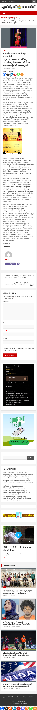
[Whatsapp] (18, 74)
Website (5, 339)
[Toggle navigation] (3, 13)
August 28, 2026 (7, 595)
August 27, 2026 (7, 688)
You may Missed (9, 565)
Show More (7, 558)
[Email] (18, 264)
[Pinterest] (15, 74)
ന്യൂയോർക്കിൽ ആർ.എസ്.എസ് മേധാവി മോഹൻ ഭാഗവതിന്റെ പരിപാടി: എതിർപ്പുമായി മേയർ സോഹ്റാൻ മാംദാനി (17, 498)
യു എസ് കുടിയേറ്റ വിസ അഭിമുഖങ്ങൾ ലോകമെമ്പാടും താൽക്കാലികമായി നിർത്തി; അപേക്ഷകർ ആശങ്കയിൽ (16, 492)
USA (4, 586)
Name (5, 323)
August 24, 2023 (7, 68)
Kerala (5, 50)
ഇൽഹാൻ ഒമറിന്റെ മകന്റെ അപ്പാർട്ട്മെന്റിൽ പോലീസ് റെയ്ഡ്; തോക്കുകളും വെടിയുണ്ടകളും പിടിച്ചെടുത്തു (18, 482)
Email (5, 331)
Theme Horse (21, 701)
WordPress (24, 703)
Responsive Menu (34, 1)
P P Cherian (16, 626)
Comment (6, 301)
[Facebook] (4, 74)
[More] (22, 74)
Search (5, 454)
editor (14, 68)
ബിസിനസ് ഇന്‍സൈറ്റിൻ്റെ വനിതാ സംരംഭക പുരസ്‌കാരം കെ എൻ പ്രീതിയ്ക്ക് (19, 276)
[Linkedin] (11, 74)
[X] (8, 74)
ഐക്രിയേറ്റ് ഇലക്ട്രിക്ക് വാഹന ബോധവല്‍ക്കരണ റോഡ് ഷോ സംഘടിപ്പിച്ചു (19, 284)
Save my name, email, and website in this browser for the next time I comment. (18, 349)
